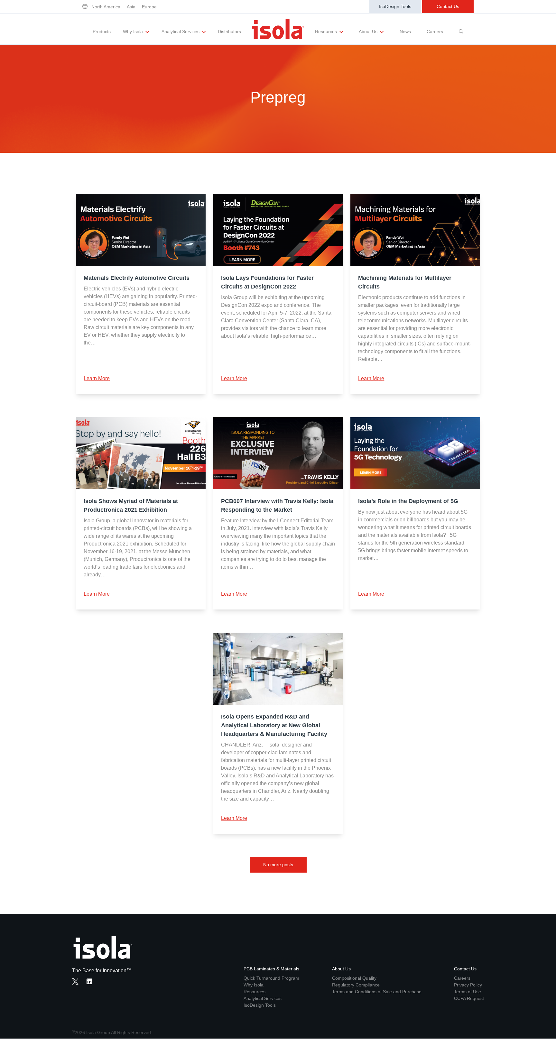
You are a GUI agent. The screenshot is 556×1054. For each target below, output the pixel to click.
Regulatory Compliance (356, 984)
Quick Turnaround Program (271, 978)
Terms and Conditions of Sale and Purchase (377, 991)
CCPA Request (469, 998)
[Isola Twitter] (75, 981)
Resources (326, 31)
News (405, 31)
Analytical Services (181, 31)
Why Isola (133, 31)
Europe (149, 6)
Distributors (229, 31)
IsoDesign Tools (395, 6)
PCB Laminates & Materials (271, 968)
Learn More (97, 378)
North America (105, 6)
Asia (131, 6)
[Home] (278, 29)
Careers (435, 31)
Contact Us (448, 6)
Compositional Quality (354, 978)
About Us (369, 31)
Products (102, 31)
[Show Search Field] (461, 29)
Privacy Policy (468, 984)
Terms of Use (467, 991)
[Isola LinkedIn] (91, 982)
